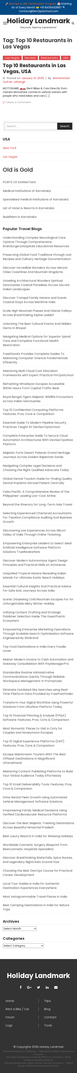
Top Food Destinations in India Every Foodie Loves (34, 649)
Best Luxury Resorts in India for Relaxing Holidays (38, 836)
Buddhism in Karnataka (19, 217)
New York (9, 148)
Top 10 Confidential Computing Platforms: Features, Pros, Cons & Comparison (33, 412)
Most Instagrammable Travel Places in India (35, 896)
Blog (47, 1009)
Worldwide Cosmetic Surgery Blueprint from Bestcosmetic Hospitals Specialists (35, 847)
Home (10, 1001)
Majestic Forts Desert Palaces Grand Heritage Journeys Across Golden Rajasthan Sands (36, 455)
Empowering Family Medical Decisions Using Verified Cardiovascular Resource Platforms (35, 812)
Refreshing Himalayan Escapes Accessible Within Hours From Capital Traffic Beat (33, 386)
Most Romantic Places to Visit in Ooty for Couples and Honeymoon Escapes (32, 730)
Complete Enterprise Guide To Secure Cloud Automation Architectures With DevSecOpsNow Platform (38, 440)
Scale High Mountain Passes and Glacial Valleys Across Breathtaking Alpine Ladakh (37, 313)
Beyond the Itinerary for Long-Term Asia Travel (37, 504)
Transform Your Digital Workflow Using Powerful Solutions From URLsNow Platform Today (38, 704)
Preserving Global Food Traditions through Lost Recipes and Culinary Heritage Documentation (37, 257)
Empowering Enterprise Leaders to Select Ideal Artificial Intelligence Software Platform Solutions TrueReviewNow (37, 547)
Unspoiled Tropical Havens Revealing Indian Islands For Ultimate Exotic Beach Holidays (34, 575)
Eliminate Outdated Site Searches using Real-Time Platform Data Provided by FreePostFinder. (38, 692)
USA (65, 58)
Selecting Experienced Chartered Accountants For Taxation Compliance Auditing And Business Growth (37, 517)
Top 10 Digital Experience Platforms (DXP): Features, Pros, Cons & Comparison (34, 743)
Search (64, 126)
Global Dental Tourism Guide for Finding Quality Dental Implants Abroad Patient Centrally (37, 481)
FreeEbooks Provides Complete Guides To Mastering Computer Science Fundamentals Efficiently (35, 358)
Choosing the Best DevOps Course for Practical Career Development (37, 872)
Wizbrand (58, 1057)
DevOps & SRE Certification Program (33, 4)
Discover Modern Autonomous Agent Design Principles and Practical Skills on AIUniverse (35, 562)
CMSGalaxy (31, 1051)
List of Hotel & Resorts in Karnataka (28, 208)
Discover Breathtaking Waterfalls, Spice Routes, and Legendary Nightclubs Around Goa (38, 860)
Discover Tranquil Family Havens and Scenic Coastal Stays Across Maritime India (35, 300)
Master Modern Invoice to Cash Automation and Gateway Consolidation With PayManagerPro (38, 661)
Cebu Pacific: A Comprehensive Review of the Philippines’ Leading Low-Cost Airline (36, 494)
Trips (47, 1001)
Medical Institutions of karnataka (27, 191)
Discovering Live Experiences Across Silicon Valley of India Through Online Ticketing (34, 532)
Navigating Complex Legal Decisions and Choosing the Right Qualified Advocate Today (36, 468)
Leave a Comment (18, 102)
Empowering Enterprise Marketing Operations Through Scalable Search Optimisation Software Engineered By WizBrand (38, 633)
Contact (50, 1017)
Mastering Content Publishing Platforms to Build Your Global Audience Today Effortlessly (38, 773)
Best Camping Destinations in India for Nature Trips (36, 907)
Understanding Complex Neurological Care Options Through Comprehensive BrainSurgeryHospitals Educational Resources (36, 241)
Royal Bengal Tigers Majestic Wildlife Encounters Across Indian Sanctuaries (38, 399)
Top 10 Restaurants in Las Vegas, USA (34, 68)
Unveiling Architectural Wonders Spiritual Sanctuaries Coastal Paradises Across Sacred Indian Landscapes (36, 285)
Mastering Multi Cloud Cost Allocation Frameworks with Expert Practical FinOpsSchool (38, 373)
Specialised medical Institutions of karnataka (35, 199)
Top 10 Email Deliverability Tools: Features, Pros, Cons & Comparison (37, 786)
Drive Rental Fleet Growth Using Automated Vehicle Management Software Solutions (35, 799)
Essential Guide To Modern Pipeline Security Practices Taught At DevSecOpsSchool (34, 425)
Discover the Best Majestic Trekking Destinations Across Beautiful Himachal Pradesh (38, 825)
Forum (10, 1017)
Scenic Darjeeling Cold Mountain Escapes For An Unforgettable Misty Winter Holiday (38, 601)
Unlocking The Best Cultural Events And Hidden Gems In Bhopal (37, 326)
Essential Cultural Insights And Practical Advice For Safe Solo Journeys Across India (37, 588)
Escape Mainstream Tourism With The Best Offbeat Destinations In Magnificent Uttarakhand (34, 758)
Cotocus (60, 1062)
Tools (48, 1025)
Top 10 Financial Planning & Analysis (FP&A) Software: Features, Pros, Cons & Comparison (36, 717)
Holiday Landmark (38, 21)
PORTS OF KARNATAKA (19, 182)
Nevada (30, 58)
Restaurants (49, 58)
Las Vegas (12, 58)
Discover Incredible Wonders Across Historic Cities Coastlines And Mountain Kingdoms (35, 270)
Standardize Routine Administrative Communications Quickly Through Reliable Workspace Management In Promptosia (34, 676)
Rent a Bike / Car (17, 1009)
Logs (9, 1025)
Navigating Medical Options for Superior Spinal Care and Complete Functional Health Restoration (36, 340)
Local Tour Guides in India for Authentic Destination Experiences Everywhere (31, 885)
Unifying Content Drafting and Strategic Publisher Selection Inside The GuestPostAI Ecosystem (34, 616)
